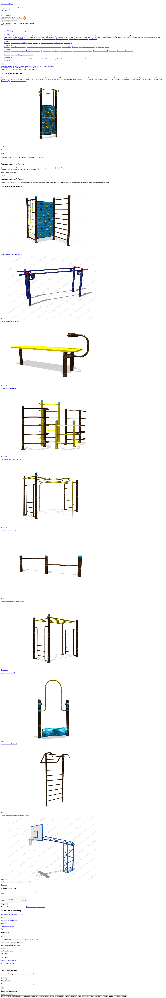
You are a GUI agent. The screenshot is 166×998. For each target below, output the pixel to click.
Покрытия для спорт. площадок (13, 43)
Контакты (7, 60)
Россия (3, 996)
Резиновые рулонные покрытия (41, 36)
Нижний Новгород (43, 996)
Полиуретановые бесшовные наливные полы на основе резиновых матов (73, 36)
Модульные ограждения (48, 51)
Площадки (7, 41)
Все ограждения (9, 51)
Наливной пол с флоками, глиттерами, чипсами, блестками (56, 37)
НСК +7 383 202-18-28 (31, 67)
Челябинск (74, 996)
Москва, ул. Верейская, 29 (8, 960)
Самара (67, 996)
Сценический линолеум (124, 37)
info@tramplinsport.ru (7, 15)
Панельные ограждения (33, 51)
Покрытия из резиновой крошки (22, 36)
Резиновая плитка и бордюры (104, 36)
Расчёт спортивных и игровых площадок (16, 59)
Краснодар (34, 996)
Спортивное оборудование (23, 47)
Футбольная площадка (35, 59)
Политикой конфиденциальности (35, 907)
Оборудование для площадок (31, 43)
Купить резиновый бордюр (109, 37)
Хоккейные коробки (20, 51)
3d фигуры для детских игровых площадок (84, 47)
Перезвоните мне (5, 980)
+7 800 (16, 23)
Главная (3, 69)
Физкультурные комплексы (14, 69)
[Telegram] (6, 11)
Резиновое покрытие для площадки (32, 39)
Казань (52, 996)
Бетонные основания (62, 39)
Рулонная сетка (111, 51)
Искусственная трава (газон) (121, 36)
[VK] (2, 11)
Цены (6, 53)
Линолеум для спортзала (139, 37)
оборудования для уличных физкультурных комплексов (28, 157)
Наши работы (16, 32)
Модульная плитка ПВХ (153, 37)
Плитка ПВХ (18, 39)
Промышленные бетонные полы (17, 37)
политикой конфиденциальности (32, 983)
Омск (92, 996)
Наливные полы (9, 39)
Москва (9, 996)
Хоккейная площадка (91, 59)
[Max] (9, 11)
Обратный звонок (5, 24)
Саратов (124, 996)
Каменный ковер (74, 39)
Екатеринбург (26, 996)
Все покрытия (8, 36)
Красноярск (98, 996)
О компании (7, 30)
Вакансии (28, 32)
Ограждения (7, 49)
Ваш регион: (7, 4)
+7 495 (6, 23)
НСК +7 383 (27, 23)
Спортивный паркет (49, 39)
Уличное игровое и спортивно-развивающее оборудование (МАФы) (51, 47)
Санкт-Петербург (16, 996)
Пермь (111, 996)
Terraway (94, 39)
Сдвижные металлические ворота (82, 51)
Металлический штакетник (125, 51)
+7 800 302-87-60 (19, 67)
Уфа (79, 996)
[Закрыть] (1, 966)
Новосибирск (85, 996)
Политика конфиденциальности (10, 945)
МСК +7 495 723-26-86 (7, 67)
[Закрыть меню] (2, 64)
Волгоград (117, 996)
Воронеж (105, 996)
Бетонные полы (95, 37)
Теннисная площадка (78, 59)
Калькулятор (8, 57)
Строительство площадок (48, 43)
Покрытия (7, 34)
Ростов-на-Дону (59, 996)
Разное (107, 47)
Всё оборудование (9, 47)
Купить (3, 175)
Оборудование (8, 45)
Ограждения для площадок (64, 43)
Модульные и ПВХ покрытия (139, 36)
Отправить (4, 904)
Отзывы (22, 32)
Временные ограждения (100, 51)
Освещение (101, 47)
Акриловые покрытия (85, 39)
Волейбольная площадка (49, 59)
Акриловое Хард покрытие (83, 37)
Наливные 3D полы (33, 37)
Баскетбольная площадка (64, 59)
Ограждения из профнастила (63, 51)
